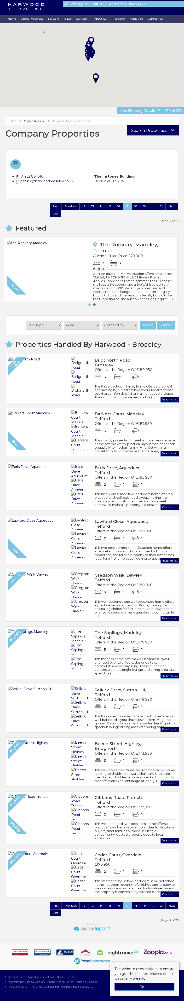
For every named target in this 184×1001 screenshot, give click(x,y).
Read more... (170, 399)
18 (135, 206)
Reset (148, 325)
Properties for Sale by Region (25, 982)
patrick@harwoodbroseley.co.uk (47, 181)
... (153, 206)
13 (92, 206)
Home (12, 18)
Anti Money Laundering (42, 986)
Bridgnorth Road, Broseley (113, 362)
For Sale (53, 18)
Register (119, 18)
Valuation (136, 18)
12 (84, 206)
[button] (88, 57)
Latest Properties (32, 18)
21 (161, 206)
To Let (67, 18)
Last (55, 213)
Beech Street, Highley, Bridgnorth (118, 746)
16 (118, 206)
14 (101, 206)
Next (172, 206)
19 (144, 206)
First (56, 206)
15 (110, 206)
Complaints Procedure (76, 986)
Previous (71, 206)
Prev (11, 269)
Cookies (91, 982)
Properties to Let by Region (65, 982)
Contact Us (155, 18)
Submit (166, 325)
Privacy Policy (14, 986)
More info (137, 978)
